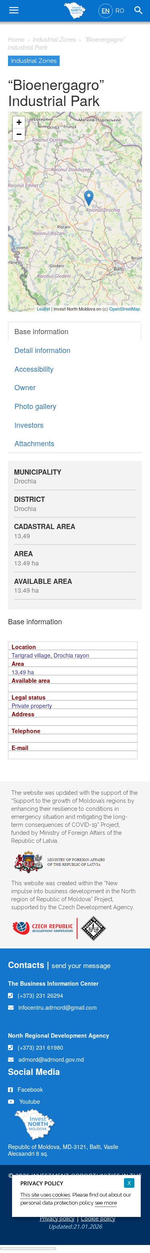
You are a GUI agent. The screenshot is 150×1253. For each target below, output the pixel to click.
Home (16, 39)
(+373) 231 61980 (40, 1047)
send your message (81, 965)
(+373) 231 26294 (40, 995)
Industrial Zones (54, 39)
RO (120, 10)
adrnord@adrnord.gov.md (51, 1059)
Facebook (30, 1089)
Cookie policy (98, 1218)
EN (106, 10)
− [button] (19, 134)
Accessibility (34, 368)
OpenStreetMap (124, 308)
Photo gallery (35, 406)
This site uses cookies (45, 1195)
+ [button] (19, 122)
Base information (41, 331)
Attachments (34, 443)
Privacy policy (57, 1218)
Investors (29, 424)
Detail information (42, 350)
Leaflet (43, 308)
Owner (25, 387)
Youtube (29, 1101)
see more (106, 1203)
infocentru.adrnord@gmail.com (57, 1007)
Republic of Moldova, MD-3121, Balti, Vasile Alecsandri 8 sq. (63, 1150)
